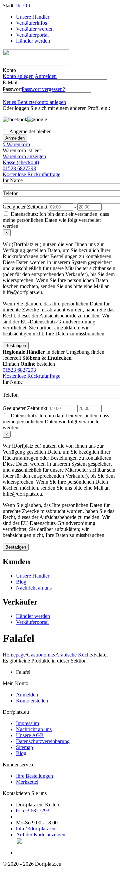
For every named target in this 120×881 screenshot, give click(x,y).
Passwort (12, 89)
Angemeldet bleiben (30, 131)
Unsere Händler (32, 17)
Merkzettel (27, 782)
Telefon (11, 193)
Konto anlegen (18, 76)
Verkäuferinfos (31, 23)
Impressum (27, 723)
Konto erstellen (32, 700)
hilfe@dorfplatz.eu (35, 828)
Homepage (14, 655)
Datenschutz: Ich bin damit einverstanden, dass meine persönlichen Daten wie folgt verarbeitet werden (56, 220)
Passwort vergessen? (43, 89)
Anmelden (46, 76)
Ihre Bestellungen (34, 776)
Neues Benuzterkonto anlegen (34, 102)
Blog (21, 582)
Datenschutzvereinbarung (43, 741)
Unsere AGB (30, 735)
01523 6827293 (19, 168)
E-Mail (10, 82)
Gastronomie (40, 655)
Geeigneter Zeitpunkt (25, 207)
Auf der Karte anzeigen (40, 834)
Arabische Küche (73, 655)
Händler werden (33, 41)
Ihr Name (13, 180)
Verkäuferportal (32, 35)
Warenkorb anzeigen (24, 156)
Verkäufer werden (35, 29)
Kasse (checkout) (21, 162)
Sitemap (24, 747)
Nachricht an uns (34, 588)
